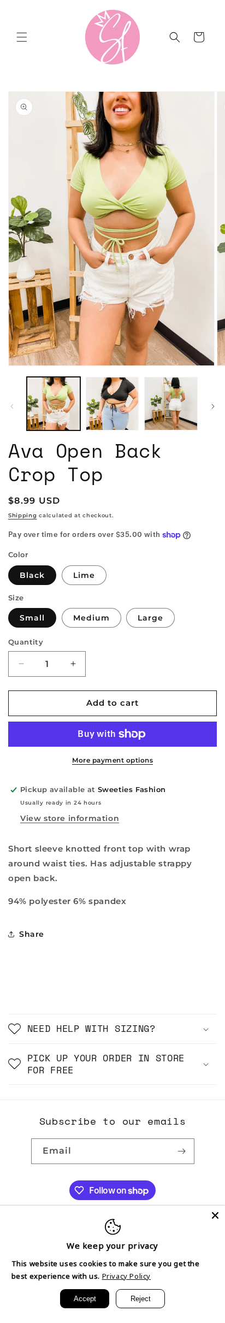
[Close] (215, 1215)
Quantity (25, 641)
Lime (84, 575)
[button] (22, 37)
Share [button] (31, 934)
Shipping (22, 515)
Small (32, 618)
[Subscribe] (182, 1151)
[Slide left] (12, 406)
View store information (69, 818)
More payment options (112, 760)
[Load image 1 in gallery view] (53, 403)
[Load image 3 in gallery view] (171, 403)
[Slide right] (213, 406)
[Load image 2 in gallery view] (112, 403)
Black (32, 575)
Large (150, 618)
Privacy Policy (126, 1276)
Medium (91, 618)
